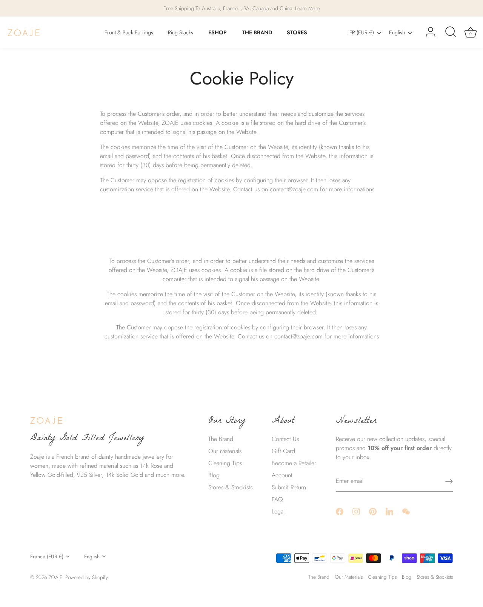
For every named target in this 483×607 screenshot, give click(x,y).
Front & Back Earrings (129, 32)
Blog (214, 475)
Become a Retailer (294, 463)
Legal (278, 511)
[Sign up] (449, 481)
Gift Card (283, 451)
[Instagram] (356, 511)
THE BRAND (257, 32)
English (397, 32)
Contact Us (285, 439)
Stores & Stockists (230, 487)
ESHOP (217, 32)
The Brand (220, 439)
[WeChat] (406, 511)
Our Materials (225, 451)
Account (282, 475)
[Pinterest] (373, 511)
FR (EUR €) (361, 32)
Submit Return (289, 487)
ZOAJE (55, 577)
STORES (297, 32)
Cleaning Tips (225, 463)
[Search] (450, 32)
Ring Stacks (180, 32)
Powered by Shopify (86, 577)
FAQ (277, 499)
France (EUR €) (46, 556)
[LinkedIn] (389, 511)
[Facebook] (339, 511)
